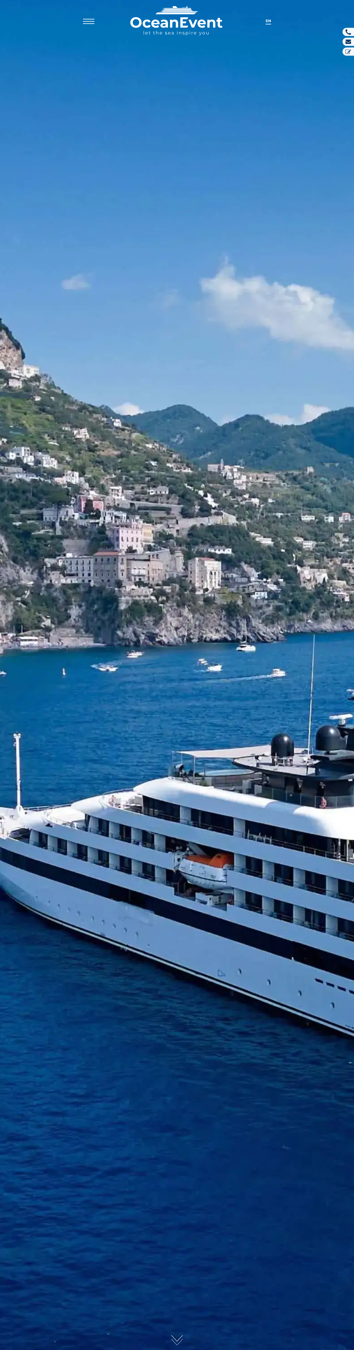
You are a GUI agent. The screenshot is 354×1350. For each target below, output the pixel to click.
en (268, 21)
